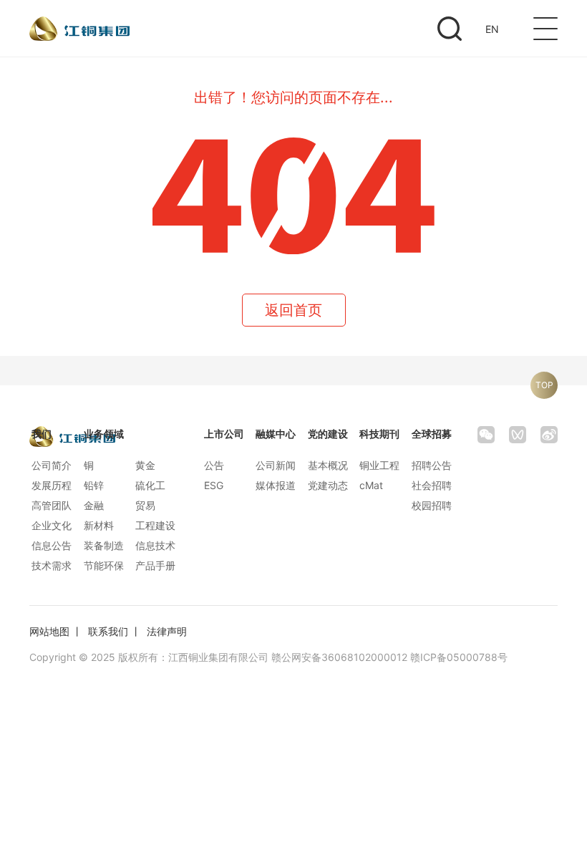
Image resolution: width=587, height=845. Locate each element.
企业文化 (51, 525)
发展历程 (51, 485)
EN (492, 29)
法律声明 (167, 631)
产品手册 (155, 565)
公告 (214, 465)
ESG (213, 485)
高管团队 (51, 505)
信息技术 (155, 545)
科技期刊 (379, 434)
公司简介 (51, 465)
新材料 (99, 525)
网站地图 (49, 631)
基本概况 (328, 465)
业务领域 (104, 434)
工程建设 (155, 525)
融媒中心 (276, 434)
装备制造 (104, 545)
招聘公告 (432, 465)
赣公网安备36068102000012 (339, 657)
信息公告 (51, 545)
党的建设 (328, 434)
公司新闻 (276, 465)
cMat (371, 485)
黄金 (145, 465)
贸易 (145, 505)
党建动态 (328, 485)
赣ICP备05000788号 (459, 657)
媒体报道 (276, 485)
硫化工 (150, 485)
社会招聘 (432, 485)
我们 (41, 434)
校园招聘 (432, 505)
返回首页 (293, 310)
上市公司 (224, 434)
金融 (94, 505)
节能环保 (104, 565)
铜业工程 (379, 465)
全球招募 (432, 434)
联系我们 (108, 631)
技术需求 (51, 565)
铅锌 (94, 485)
